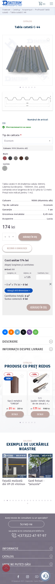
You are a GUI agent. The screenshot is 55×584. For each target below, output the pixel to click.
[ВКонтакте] (5, 332)
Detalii (15, 414)
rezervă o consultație (17, 248)
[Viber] (29, 332)
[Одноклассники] (11, 332)
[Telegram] (17, 332)
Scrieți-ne (26, 524)
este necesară (45, 576)
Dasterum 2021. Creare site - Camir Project (28, 581)
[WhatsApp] (35, 332)
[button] (20, 87)
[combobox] (27, 140)
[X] (23, 332)
